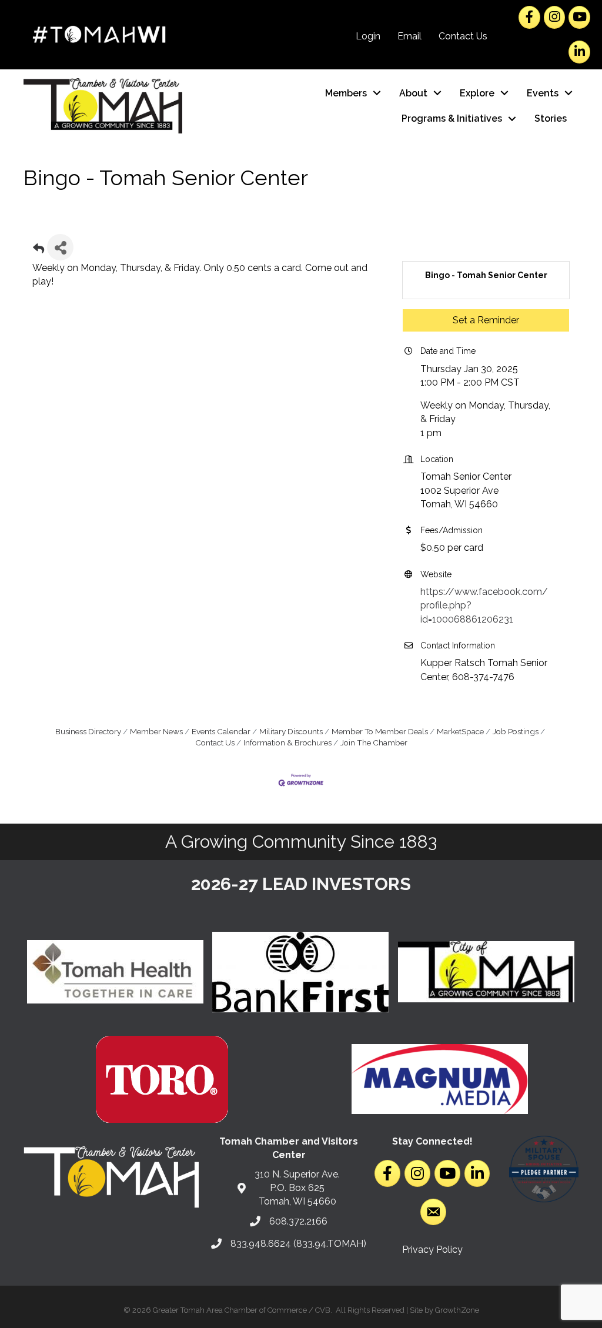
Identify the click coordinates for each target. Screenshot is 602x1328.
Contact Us (463, 36)
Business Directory (88, 731)
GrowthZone (457, 1310)
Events (542, 93)
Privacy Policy (432, 1249)
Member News (156, 731)
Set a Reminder (486, 320)
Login (368, 36)
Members (346, 93)
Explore (477, 93)
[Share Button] (60, 247)
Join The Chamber (373, 742)
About (413, 93)
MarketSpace (460, 731)
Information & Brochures (287, 742)
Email (409, 36)
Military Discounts (291, 731)
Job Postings (516, 731)
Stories (550, 118)
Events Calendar (221, 731)
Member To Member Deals (380, 731)
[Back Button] (38, 250)
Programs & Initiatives (452, 118)
